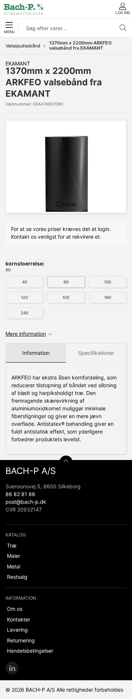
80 (66, 282)
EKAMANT (18, 63)
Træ (11, 545)
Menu (9, 32)
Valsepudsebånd (23, 46)
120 (24, 297)
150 (65, 297)
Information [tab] (36, 353)
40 (24, 282)
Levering (17, 630)
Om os (14, 609)
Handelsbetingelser (30, 651)
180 (107, 297)
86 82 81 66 (20, 494)
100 (107, 282)
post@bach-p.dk (26, 502)
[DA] (23, 9)
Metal (13, 566)
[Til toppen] (66, 462)
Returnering (21, 640)
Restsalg (17, 577)
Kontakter (18, 619)
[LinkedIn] (12, 668)
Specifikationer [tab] (96, 353)
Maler (13, 556)
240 (24, 312)
